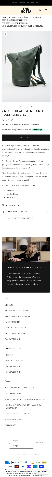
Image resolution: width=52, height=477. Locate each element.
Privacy (31, 454)
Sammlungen (11, 425)
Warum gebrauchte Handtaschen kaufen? (25, 399)
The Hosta (13, 469)
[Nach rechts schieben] (31, 107)
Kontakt (9, 355)
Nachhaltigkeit (12, 322)
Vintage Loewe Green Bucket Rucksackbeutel (22, 26)
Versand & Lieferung (14, 361)
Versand (13, 125)
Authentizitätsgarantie (17, 311)
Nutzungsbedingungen (16, 334)
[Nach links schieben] (20, 107)
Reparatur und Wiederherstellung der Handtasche (23, 406)
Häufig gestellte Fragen (17, 414)
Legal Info (37, 454)
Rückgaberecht (12, 339)
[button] (5, 10)
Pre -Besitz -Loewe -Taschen (14, 23)
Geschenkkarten (13, 394)
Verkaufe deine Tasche (16, 328)
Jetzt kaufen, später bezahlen (19, 388)
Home (4, 17)
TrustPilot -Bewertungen (18, 316)
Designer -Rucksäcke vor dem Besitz (25, 17)
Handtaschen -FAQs (14, 420)
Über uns (9, 305)
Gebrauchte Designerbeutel (15, 20)
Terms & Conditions (22, 454)
